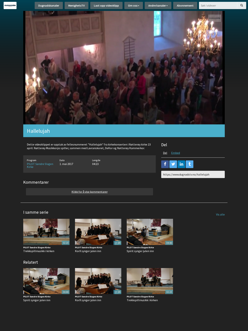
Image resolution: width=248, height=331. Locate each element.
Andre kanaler (157, 5)
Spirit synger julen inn (140, 251)
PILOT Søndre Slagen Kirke (40, 165)
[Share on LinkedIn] (181, 164)
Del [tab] (165, 153)
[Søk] (241, 5)
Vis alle (220, 214)
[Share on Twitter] (173, 164)
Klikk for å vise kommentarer (90, 192)
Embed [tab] (175, 153)
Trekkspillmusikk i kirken (38, 251)
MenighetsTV (76, 5)
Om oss (132, 5)
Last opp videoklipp (106, 5)
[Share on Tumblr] (189, 164)
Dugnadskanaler (48, 5)
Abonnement (185, 5)
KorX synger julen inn (88, 251)
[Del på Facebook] (165, 164)
